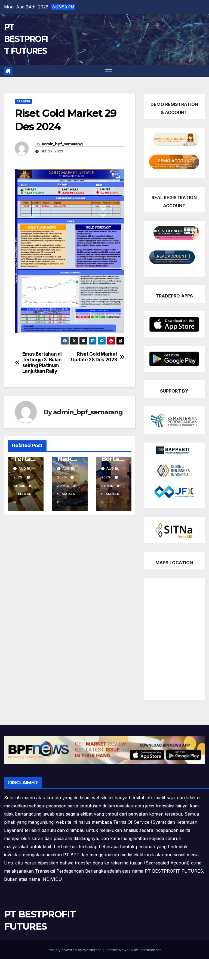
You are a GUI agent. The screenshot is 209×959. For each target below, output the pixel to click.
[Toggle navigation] (108, 71)
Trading (23, 101)
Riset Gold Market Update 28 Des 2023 (94, 356)
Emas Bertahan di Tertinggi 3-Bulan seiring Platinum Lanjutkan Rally (42, 362)
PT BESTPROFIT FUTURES (26, 39)
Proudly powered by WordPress (75, 950)
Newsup (126, 950)
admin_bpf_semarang (62, 144)
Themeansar (150, 950)
